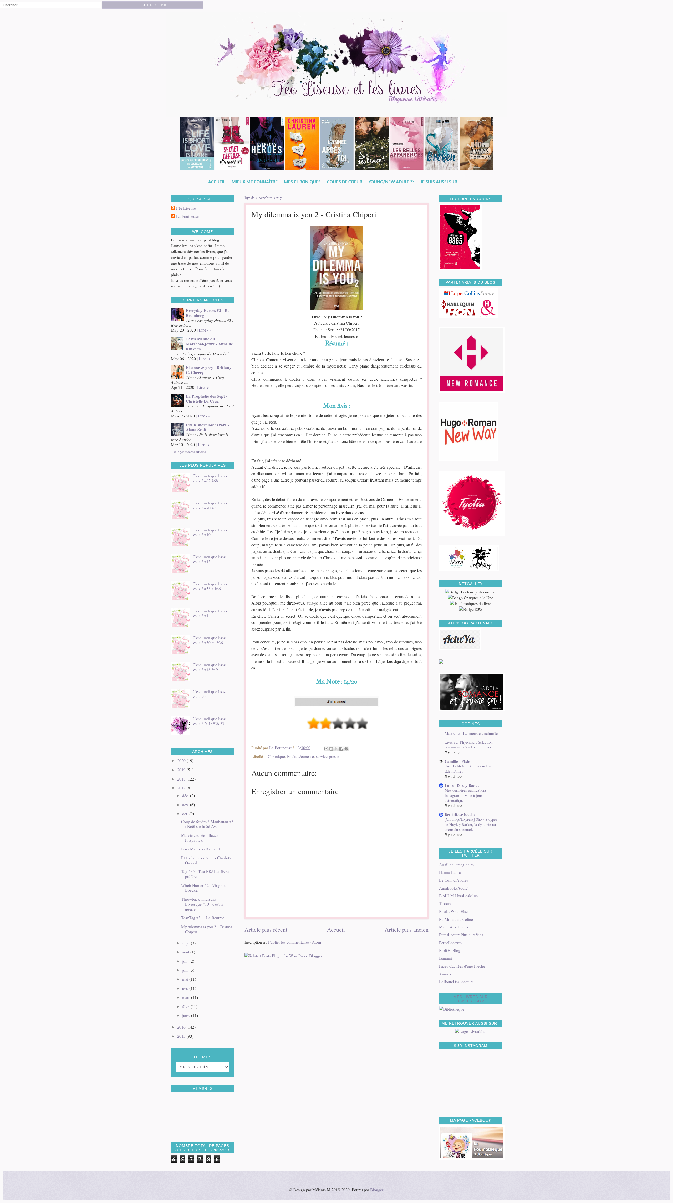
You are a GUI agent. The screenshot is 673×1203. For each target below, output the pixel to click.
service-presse (327, 756)
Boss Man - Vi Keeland (200, 848)
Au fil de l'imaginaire (456, 864)
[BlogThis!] (331, 748)
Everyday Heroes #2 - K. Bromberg (207, 312)
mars (186, 997)
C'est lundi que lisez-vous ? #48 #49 (210, 667)
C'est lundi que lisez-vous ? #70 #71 (210, 505)
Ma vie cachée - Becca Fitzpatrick (199, 837)
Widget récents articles (190, 451)
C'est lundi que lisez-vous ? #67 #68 (210, 478)
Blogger (376, 1189)
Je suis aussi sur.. (440, 182)
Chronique (276, 756)
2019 (182, 769)
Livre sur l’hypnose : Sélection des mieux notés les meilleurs (468, 744)
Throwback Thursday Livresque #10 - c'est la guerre (202, 904)
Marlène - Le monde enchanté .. (471, 735)
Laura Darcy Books (462, 785)
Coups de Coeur (344, 182)
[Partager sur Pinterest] (346, 748)
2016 (182, 1027)
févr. (186, 1006)
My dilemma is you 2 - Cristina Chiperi (206, 929)
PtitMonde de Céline (456, 919)
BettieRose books (460, 815)
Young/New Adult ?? (391, 182)
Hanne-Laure (450, 872)
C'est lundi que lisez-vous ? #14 (210, 613)
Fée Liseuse (186, 208)
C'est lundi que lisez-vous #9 (210, 694)
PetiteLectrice (450, 942)
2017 (182, 788)
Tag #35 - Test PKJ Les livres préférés (205, 874)
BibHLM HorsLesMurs (458, 895)
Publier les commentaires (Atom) (295, 942)
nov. (186, 804)
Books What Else (453, 911)
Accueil (216, 182)
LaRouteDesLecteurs (456, 981)
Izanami (445, 958)
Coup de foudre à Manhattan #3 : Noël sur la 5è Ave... (207, 824)
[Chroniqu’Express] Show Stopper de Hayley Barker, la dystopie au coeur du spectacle (471, 824)
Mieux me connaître (255, 182)
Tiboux (445, 903)
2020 (182, 760)
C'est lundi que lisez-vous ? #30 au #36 (210, 640)
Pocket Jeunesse (300, 756)
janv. (186, 1015)
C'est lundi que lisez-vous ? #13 (210, 559)
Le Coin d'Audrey (454, 880)
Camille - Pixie (457, 761)
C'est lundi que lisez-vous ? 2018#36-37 (210, 721)
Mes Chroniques (302, 182)
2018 (182, 779)
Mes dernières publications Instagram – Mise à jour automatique (466, 795)
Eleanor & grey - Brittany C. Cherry (208, 370)
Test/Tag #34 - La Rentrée (202, 917)
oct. (185, 813)
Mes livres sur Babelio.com (470, 999)
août (186, 951)
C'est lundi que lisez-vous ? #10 (210, 532)
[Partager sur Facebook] (341, 748)
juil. (186, 961)
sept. (186, 943)
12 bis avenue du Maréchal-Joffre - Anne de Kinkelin (209, 344)
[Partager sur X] (336, 748)
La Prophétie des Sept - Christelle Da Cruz (206, 398)
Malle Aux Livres (453, 927)
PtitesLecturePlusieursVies (461, 934)
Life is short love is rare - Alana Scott (207, 427)
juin (186, 970)
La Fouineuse (187, 216)
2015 (182, 1036)
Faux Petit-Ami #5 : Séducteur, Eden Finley (469, 768)
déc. (186, 795)
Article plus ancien (407, 929)
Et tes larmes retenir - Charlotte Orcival (206, 860)
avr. (185, 988)
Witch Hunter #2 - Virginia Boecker (203, 887)
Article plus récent (265, 929)
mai (185, 979)
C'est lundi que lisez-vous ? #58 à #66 (210, 586)
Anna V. (445, 974)
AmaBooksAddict (453, 888)
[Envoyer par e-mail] (326, 748)
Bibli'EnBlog (449, 950)
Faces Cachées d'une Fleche (462, 966)
